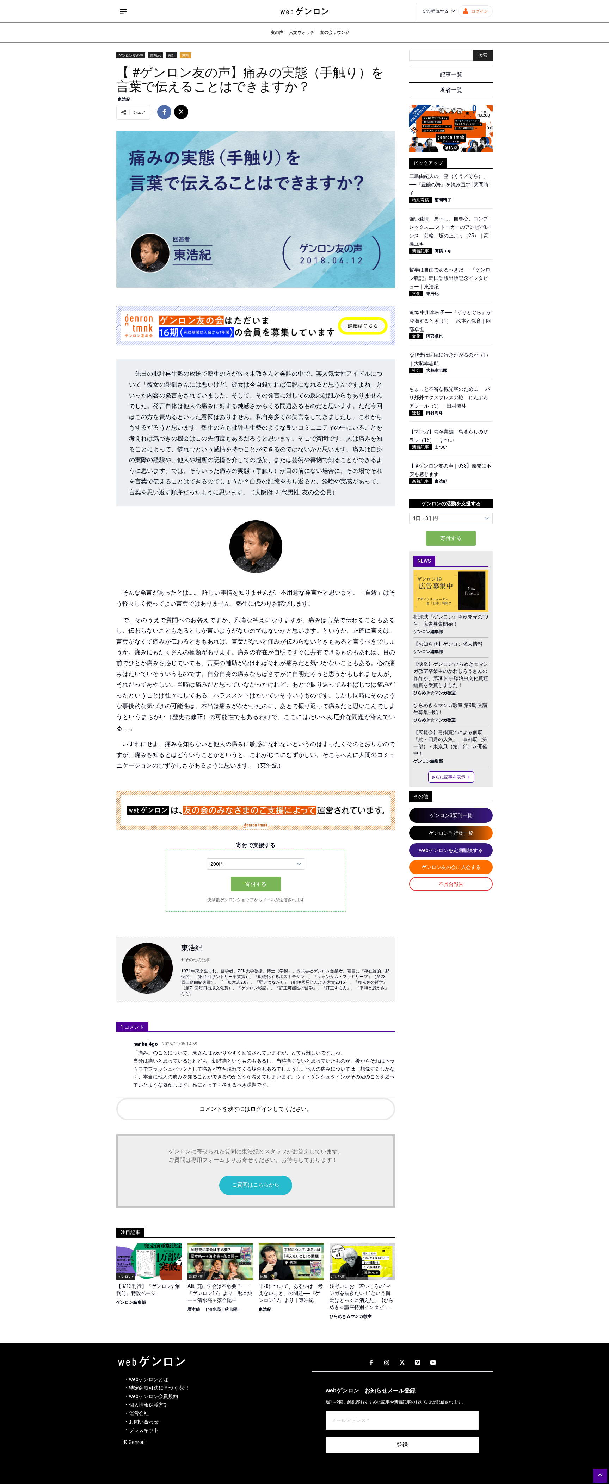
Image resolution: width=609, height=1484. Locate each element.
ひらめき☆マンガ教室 (351, 1316)
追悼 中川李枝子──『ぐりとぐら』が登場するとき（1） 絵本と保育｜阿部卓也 (450, 320)
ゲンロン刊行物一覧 (451, 833)
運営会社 (139, 1413)
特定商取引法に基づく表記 (158, 1388)
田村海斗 (434, 413)
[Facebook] (371, 1362)
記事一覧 (451, 74)
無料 (185, 55)
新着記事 (420, 251)
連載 (416, 413)
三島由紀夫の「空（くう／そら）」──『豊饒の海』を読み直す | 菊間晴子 (448, 184)
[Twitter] (402, 1362)
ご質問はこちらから (255, 1185)
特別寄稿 (420, 200)
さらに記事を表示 (448, 777)
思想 (171, 55)
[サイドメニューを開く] (123, 11)
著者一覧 (451, 90)
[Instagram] (386, 1362)
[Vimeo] (417, 1362)
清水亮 (214, 1309)
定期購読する (435, 11)
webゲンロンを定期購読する (451, 850)
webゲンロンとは (148, 1379)
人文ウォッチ (301, 32)
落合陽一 (233, 1309)
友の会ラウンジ (335, 32)
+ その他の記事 (195, 959)
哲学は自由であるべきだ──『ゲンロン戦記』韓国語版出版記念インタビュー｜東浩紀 (449, 278)
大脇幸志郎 (436, 370)
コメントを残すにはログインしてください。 (255, 1109)
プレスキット (144, 1430)
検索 (482, 55)
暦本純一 (195, 1309)
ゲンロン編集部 (131, 1302)
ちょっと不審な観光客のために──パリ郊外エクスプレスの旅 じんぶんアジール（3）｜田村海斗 (449, 397)
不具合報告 (451, 884)
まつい (441, 447)
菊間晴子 (443, 200)
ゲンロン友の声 (130, 55)
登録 (402, 1445)
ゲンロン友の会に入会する (451, 867)
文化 (416, 293)
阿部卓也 (434, 336)
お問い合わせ (144, 1421)
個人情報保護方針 (148, 1405)
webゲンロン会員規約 (153, 1396)
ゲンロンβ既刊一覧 (451, 815)
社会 (416, 370)
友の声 (277, 32)
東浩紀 (155, 55)
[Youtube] (433, 1362)
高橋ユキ (443, 251)
